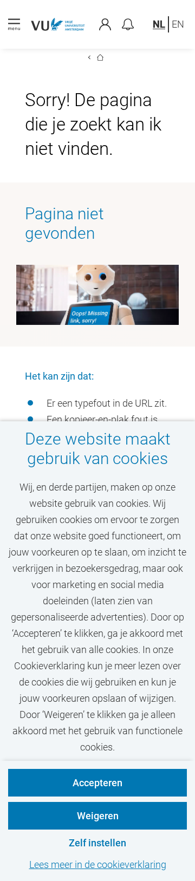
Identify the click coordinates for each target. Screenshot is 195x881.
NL (159, 24)
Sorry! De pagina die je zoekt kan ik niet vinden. (93, 124)
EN (178, 24)
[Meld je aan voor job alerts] (128, 24)
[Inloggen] (110, 24)
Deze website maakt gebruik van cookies (98, 448)
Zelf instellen (97, 843)
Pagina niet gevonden (64, 223)
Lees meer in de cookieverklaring (97, 864)
